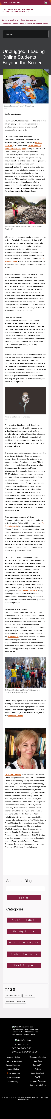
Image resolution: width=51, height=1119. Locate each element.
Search (24, 898)
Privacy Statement (13, 1065)
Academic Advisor (15, 716)
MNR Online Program (24, 943)
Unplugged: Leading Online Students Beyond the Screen (25, 23)
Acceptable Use (13, 1069)
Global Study (13, 637)
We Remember (14, 1074)
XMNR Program (24, 965)
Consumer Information (37, 1057)
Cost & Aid (38, 1061)
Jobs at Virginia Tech (38, 1085)
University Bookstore (38, 1081)
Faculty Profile (24, 931)
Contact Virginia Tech (25, 1052)
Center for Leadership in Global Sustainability (19, 20)
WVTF (37, 1077)
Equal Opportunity (38, 1073)
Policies (38, 1069)
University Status (13, 1057)
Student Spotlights (24, 954)
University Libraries (13, 1077)
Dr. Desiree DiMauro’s (28, 590)
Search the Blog (19, 881)
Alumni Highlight (24, 920)
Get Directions (21, 1044)
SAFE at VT (37, 1065)
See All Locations (23, 1048)
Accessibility (13, 1082)
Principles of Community (13, 1061)
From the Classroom (15, 1001)
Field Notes (29, 996)
